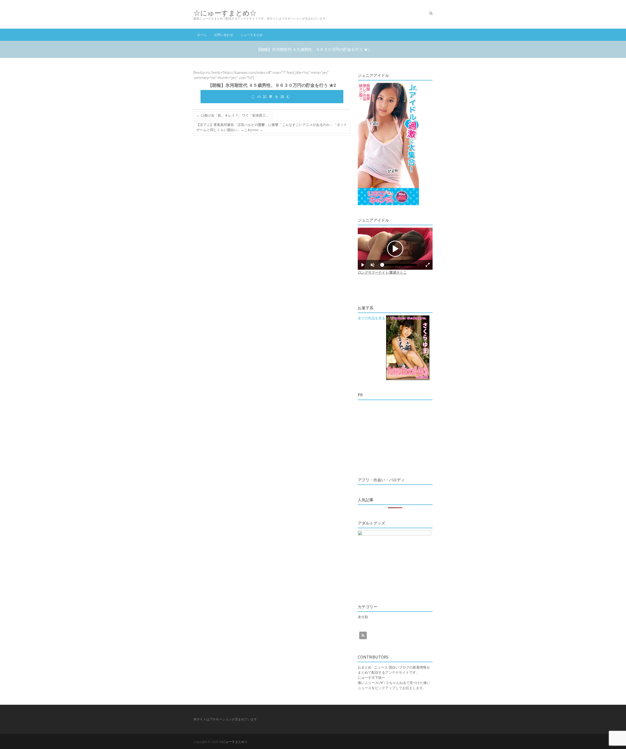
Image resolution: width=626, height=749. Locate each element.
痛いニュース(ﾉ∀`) (371, 682)
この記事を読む (271, 96)
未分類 (363, 617)
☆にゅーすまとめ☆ (225, 13)
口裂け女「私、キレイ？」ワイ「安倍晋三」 (232, 115)
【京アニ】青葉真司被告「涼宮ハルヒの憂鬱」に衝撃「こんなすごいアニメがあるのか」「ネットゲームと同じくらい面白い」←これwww (271, 127)
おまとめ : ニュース (373, 667)
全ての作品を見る (371, 318)
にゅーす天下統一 (371, 677)
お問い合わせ (223, 35)
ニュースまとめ (251, 35)
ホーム (202, 35)
